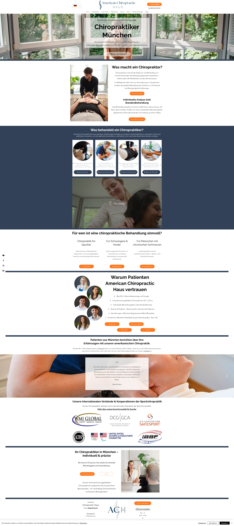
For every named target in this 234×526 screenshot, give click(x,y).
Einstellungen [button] (202, 523)
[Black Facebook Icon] (3, 260)
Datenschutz (83, 523)
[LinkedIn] (3, 271)
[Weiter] (227, 376)
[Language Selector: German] (76, 6)
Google (101, 348)
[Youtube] (3, 255)
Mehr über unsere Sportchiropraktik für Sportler (117, 409)
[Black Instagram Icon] (3, 266)
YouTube (147, 351)
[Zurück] (7, 376)
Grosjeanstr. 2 (91, 513)
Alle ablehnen (213, 523)
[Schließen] (232, 523)
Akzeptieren (224, 523)
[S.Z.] (113, 392)
